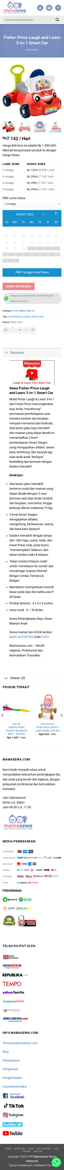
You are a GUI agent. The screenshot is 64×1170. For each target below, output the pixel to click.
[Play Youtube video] (31, 373)
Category (20, 1148)
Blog (6, 1051)
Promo (27, 1151)
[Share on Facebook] (13, 330)
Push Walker (32, 49)
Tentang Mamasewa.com (20, 1043)
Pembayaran (11, 1060)
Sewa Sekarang (18, 286)
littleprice (16, 316)
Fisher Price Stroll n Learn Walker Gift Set (47, 729)
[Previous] (8, 91)
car (9, 316)
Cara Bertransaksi (15, 1086)
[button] (49, 8)
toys (41, 316)
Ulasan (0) (17, 678)
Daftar (37, 1151)
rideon (34, 316)
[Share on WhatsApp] (6, 330)
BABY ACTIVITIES (21, 637)
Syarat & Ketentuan (20, 1165)
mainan (26, 316)
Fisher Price (16, 322)
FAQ (56, 1148)
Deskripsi (17, 353)
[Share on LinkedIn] (33, 330)
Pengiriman (10, 1069)
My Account (44, 1148)
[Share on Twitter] (19, 330)
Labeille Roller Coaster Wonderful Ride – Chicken (16, 730)
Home (8, 1148)
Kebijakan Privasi (44, 1165)
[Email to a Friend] (26, 330)
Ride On (31, 310)
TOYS (45, 637)
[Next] (56, 91)
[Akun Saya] (40, 8)
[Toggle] (6, 353)
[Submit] (57, 19)
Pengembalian (12, 1078)
